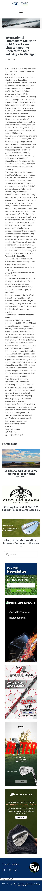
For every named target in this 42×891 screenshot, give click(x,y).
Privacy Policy (11, 884)
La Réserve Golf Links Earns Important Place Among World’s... (21, 473)
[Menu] (21, 12)
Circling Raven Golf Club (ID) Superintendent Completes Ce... (21, 508)
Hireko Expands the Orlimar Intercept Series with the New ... (21, 543)
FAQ (3, 884)
